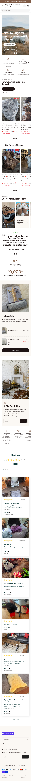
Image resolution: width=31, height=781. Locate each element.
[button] (27, 460)
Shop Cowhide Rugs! (8, 89)
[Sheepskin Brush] (4, 330)
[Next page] (19, 53)
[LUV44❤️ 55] (11, 161)
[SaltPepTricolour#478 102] (11, 109)
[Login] (24, 5)
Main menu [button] (6, 739)
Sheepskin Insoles (13, 339)
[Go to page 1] (14, 53)
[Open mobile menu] (2, 6)
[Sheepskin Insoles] (4, 341)
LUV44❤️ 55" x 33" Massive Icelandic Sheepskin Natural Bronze (10, 179)
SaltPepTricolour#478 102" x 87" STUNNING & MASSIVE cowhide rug (10, 127)
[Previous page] (11, 53)
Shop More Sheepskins (9, 92)
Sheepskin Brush (13, 330)
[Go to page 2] (16, 53)
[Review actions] (27, 499)
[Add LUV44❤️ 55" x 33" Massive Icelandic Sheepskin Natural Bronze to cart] (18, 171)
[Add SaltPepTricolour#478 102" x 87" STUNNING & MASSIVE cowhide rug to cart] (18, 119)
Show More (7, 509)
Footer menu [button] (6, 744)
